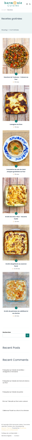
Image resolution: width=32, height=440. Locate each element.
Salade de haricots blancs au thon (16, 382)
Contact (16, 436)
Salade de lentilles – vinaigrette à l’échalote (14, 371)
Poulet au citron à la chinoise (19, 410)
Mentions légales (6, 436)
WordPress (23, 428)
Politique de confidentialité (9, 430)
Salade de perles (17, 392)
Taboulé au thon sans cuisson (18, 401)
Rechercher (7, 332)
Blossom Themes (6, 428)
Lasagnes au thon (16, 124)
